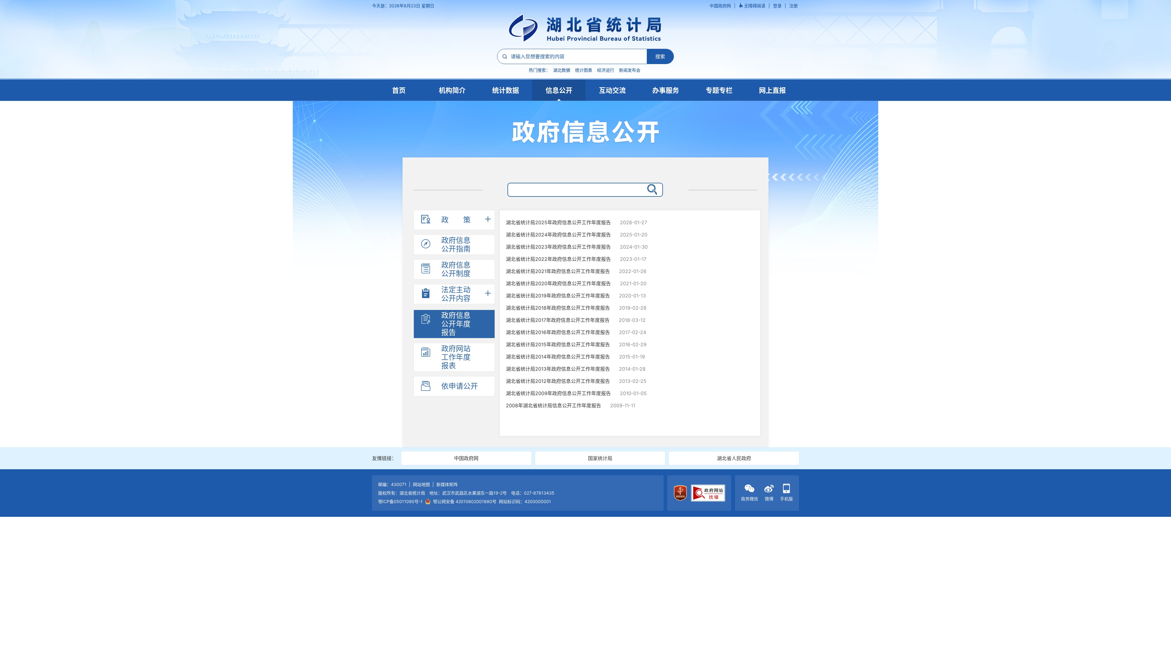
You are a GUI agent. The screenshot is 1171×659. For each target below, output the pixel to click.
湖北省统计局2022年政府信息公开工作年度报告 (558, 259)
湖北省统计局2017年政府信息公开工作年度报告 (558, 320)
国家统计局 (600, 458)
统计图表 (583, 70)
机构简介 (452, 90)
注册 (793, 5)
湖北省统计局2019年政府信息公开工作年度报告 (558, 296)
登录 (777, 5)
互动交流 (612, 90)
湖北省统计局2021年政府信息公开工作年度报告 (558, 271)
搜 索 (651, 189)
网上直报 (772, 90)
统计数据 (505, 90)
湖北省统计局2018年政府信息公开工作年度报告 (558, 308)
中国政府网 (720, 5)
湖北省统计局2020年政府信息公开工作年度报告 (558, 283)
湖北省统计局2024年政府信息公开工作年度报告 (558, 235)
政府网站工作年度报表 (456, 357)
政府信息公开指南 (456, 244)
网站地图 (421, 484)
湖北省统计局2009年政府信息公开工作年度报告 (558, 393)
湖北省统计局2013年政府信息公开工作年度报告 (558, 369)
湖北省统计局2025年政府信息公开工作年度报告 (558, 222)
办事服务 (665, 90)
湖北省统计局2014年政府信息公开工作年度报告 (558, 357)
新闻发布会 (629, 70)
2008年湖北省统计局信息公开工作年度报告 (553, 405)
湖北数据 (561, 70)
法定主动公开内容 (456, 294)
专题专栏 (719, 90)
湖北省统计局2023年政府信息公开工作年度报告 (558, 247)
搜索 (660, 56)
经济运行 (605, 70)
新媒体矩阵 (447, 484)
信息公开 (559, 90)
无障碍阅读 (754, 5)
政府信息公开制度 (456, 269)
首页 (399, 90)
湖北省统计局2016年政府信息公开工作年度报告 (558, 332)
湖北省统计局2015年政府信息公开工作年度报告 (558, 344)
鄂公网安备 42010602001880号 (464, 501)
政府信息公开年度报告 (456, 324)
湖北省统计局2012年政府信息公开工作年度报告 (558, 381)
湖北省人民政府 (734, 458)
